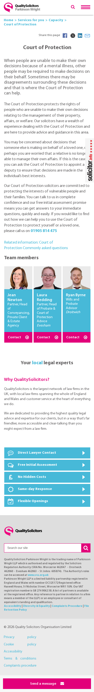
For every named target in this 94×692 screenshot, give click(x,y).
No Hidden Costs (32, 477)
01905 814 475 (44, 231)
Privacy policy (20, 637)
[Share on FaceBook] (65, 35)
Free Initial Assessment (37, 465)
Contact (15, 337)
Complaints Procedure (67, 606)
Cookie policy (20, 644)
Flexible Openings (33, 501)
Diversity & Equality (36, 606)
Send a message (43, 684)
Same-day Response (35, 489)
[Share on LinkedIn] (80, 35)
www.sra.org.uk (38, 575)
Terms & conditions (20, 659)
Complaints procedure (20, 666)
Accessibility (12, 606)
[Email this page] (87, 35)
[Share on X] (72, 35)
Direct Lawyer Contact (37, 453)
